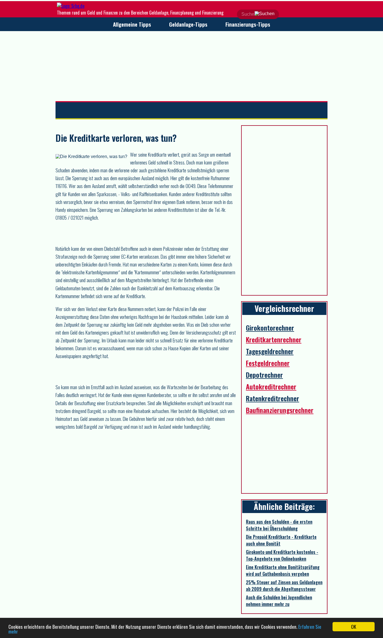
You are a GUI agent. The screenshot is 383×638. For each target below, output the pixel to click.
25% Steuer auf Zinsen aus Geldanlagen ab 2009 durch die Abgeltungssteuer (284, 585)
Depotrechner (264, 375)
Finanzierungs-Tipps (247, 24)
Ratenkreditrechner (272, 398)
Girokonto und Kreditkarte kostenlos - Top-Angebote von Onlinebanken (282, 555)
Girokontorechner (270, 328)
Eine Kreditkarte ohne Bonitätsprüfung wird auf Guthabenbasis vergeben (283, 570)
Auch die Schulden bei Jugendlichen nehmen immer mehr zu (279, 600)
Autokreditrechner (271, 386)
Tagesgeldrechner (270, 351)
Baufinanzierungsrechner (279, 410)
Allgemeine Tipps (132, 24)
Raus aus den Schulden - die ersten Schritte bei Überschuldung (279, 525)
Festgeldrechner (268, 363)
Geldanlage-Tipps (188, 24)
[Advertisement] (191, 66)
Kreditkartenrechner (273, 339)
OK (353, 626)
